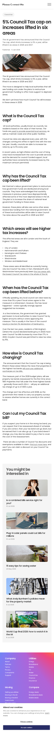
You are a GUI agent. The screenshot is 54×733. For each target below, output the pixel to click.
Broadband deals (36, 695)
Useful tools (9, 700)
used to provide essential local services (28, 131)
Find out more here (38, 444)
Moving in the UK (11, 695)
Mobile (31, 667)
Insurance (33, 681)
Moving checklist (11, 698)
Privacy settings (26, 722)
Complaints (9, 673)
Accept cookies (26, 727)
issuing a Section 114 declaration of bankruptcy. (24, 324)
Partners (8, 664)
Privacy (8, 670)
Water (31, 673)
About (7, 662)
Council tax (33, 675)
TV (30, 670)
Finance (32, 678)
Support (8, 675)
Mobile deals (34, 698)
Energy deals (34, 692)
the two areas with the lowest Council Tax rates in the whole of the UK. (27, 272)
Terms (7, 667)
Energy (31, 662)
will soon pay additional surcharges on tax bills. (23, 369)
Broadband (33, 664)
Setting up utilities (11, 692)
